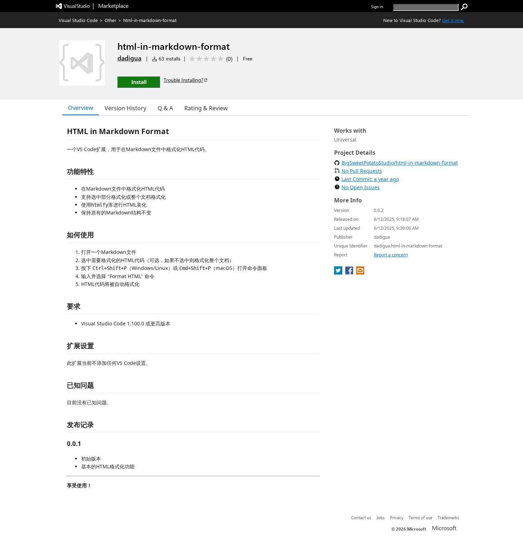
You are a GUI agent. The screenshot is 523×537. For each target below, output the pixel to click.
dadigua (129, 58)
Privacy (396, 517)
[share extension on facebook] (349, 272)
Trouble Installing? (183, 79)
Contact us (361, 517)
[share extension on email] (360, 272)
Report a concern (391, 255)
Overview (80, 108)
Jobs (380, 517)
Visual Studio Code (78, 20)
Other (110, 20)
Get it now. (453, 20)
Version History (125, 108)
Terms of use (420, 517)
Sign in (377, 6)
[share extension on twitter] (338, 272)
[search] (464, 7)
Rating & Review (206, 108)
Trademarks (448, 517)
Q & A (165, 108)
